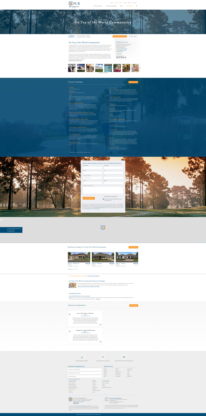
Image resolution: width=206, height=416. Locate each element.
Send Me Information (89, 198)
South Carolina (129, 368)
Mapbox (200, 242)
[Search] (136, 6)
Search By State (108, 366)
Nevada (116, 370)
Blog (121, 6)
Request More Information (119, 36)
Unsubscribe (71, 392)
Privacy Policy (87, 208)
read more (98, 299)
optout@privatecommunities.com (100, 207)
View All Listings (133, 247)
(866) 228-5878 (123, 50)
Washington (129, 376)
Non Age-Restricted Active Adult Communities (124, 360)
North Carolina (118, 374)
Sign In (103, 384)
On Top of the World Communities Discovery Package (87, 281)
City (105, 170)
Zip (104, 175)
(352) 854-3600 (124, 48)
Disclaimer (94, 389)
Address (84, 170)
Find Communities (98, 6)
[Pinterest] (76, 403)
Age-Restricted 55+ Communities (103, 358)
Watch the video (133, 82)
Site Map (93, 386)
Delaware (105, 371)
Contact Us (94, 384)
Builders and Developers (73, 387)
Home (112, 2)
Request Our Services (118, 2)
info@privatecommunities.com (78, 401)
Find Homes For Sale (72, 384)
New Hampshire (118, 371)
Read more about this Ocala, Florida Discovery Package (89, 286)
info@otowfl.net (119, 51)
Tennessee (129, 370)
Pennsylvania (117, 376)
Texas (128, 371)
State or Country (87, 175)
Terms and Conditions (95, 208)
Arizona (105, 368)
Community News (72, 389)
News (125, 2)
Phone (84, 180)
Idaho (105, 376)
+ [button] (1, 218)
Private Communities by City (75, 379)
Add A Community (105, 383)
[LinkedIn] (77, 403)
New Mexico (117, 373)
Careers (93, 392)
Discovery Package (133, 36)
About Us (135, 2)
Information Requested (88, 185)
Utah (128, 373)
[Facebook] (74, 403)
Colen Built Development (93, 276)
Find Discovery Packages (111, 6)
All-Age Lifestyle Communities (82, 360)
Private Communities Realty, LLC (115, 398)
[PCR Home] (71, 400)
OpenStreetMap (204, 242)
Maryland (117, 368)
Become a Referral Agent (106, 387)
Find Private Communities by (76, 366)
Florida (105, 373)
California (105, 370)
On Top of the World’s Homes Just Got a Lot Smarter (79, 296)
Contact (129, 2)
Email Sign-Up (129, 6)
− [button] (1, 220)
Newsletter (71, 390)
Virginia (128, 374)
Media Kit (104, 386)
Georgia (105, 374)
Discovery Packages (72, 386)
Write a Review (134, 305)
